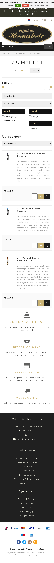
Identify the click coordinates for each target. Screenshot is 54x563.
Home (6, 53)
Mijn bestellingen (27, 503)
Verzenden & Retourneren (27, 479)
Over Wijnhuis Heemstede (27, 458)
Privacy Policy (27, 471)
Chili (34, 117)
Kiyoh (36, 555)
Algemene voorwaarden (27, 462)
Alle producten (27, 516)
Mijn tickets (27, 507)
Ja (18, 6)
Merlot (35, 129)
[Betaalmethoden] (6, 528)
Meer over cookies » (39, 6)
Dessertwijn (11, 120)
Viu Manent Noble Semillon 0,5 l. (28, 259)
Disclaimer (27, 466)
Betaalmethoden (27, 475)
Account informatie (27, 499)
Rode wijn (10, 117)
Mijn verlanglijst (27, 511)
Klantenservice (27, 483)
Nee (25, 6)
